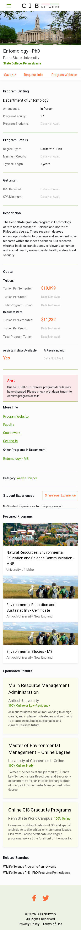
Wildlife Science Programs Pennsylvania (29, 866)
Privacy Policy (29, 924)
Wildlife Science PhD (16, 872)
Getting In (10, 441)
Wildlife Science (27, 478)
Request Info (33, 75)
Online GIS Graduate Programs (39, 810)
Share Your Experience (60, 495)
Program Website (64, 75)
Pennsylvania (32, 63)
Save (7, 75)
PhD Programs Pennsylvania (51, 872)
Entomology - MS (16, 459)
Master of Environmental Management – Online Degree (39, 749)
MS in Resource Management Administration (38, 689)
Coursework (11, 433)
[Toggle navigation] (8, 6)
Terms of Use (52, 924)
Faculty (8, 425)
